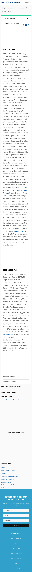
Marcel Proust (8, 334)
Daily (16, 563)
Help (16, 543)
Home (12, 538)
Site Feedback (16, 548)
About (13, 399)
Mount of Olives (20, 231)
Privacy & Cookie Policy (16, 553)
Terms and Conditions (16, 558)
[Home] (10, 2)
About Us (18, 538)
